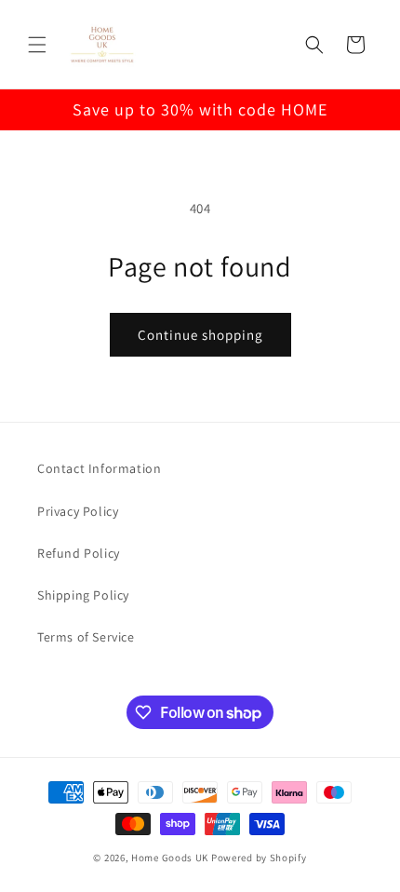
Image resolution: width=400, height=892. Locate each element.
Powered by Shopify (259, 857)
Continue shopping (200, 335)
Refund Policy (78, 553)
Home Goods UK (169, 857)
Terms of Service (86, 636)
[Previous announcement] (34, 109)
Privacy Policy (77, 511)
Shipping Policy (83, 595)
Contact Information (99, 468)
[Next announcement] (365, 109)
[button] (37, 44)
